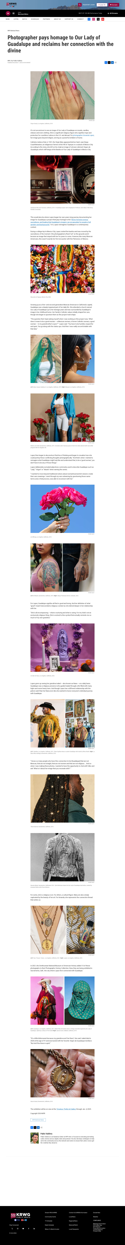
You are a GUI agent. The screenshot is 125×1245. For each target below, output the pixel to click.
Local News (72, 1217)
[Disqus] (62, 1181)
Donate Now (96, 1212)
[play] (8, 13)
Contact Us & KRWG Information (78, 1212)
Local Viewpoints (74, 1229)
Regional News (73, 1221)
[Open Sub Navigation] (11, 19)
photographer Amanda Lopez (83, 135)
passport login (89, 5)
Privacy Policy (97, 1231)
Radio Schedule (49, 1225)
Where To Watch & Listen (52, 1229)
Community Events (50, 1217)
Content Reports (98, 1229)
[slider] (16, 13)
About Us (57, 19)
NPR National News (13, 31)
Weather (95, 1217)
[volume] (13, 13)
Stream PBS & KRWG (51, 1212)
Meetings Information (99, 1223)
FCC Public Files (97, 1225)
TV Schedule (48, 1221)
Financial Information (99, 1228)
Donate (114, 5)
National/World (73, 1225)
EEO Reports (96, 1226)
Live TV (102, 5)
